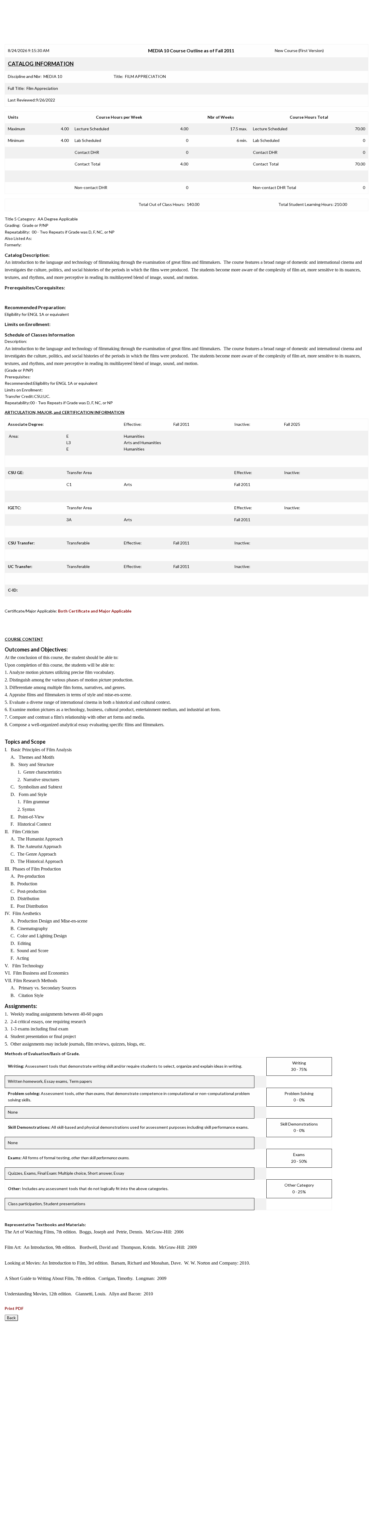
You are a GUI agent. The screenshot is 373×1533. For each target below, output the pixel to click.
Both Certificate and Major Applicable (94, 610)
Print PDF (14, 1308)
